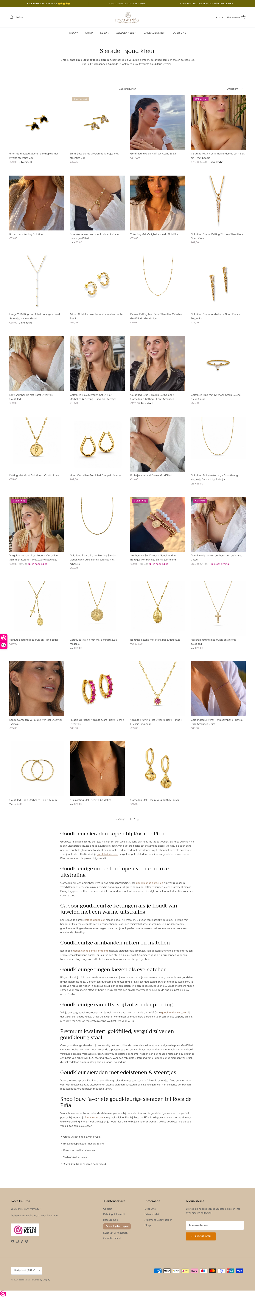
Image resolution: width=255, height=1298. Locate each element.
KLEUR (104, 33)
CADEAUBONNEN (154, 33)
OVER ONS (179, 33)
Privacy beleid (152, 1214)
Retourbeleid (110, 1220)
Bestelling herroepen (116, 1226)
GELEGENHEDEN (126, 33)
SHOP (89, 33)
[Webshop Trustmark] (3, 1294)
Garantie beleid (112, 1238)
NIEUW (73, 33)
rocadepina (24, 1279)
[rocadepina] (127, 17)
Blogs (147, 1225)
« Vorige (120, 819)
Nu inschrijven (201, 1236)
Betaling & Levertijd (114, 1214)
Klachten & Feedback (115, 1233)
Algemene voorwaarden (158, 1220)
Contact (107, 1209)
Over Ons (150, 1209)
